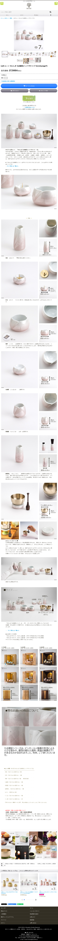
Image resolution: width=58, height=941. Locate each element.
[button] (1, 3)
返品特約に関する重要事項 (8, 81)
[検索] (50, 12)
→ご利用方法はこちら (29, 107)
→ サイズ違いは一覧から (12, 166)
